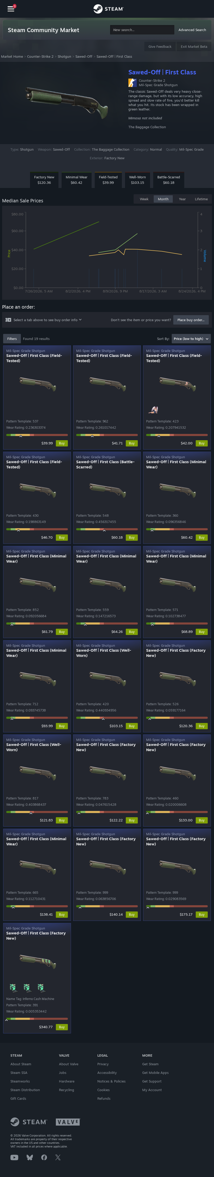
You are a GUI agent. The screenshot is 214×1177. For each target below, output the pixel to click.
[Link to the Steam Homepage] (108, 9)
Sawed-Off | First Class (114, 56)
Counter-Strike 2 (40, 56)
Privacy (103, 1064)
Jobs (62, 1072)
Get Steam (150, 1064)
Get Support (152, 1081)
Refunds (103, 1098)
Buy (62, 443)
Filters (12, 339)
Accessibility (107, 1072)
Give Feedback (159, 46)
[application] (107, 254)
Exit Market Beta (194, 46)
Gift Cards (18, 1098)
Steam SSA (18, 1072)
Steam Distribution (25, 1090)
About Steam (20, 1064)
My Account (152, 1090)
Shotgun (64, 56)
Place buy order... (191, 320)
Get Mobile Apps (155, 1072)
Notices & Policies (111, 1081)
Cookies (103, 1090)
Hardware (66, 1081)
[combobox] (142, 30)
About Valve (68, 1064)
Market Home (12, 56)
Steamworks (20, 1081)
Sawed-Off (83, 56)
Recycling (66, 1090)
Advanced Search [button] (192, 30)
